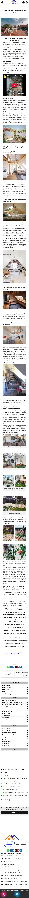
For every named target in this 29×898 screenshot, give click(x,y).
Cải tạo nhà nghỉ (5, 717)
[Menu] (2, 2)
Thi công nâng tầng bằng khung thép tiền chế (12, 704)
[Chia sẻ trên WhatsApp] (8, 667)
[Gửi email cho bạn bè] (16, 667)
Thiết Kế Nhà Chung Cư (7, 687)
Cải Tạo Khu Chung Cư (7, 711)
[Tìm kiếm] (23, 2)
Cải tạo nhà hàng (5, 719)
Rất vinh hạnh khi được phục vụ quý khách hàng (14, 646)
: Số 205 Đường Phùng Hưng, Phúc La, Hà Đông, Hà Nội (14, 792)
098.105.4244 (5, 775)
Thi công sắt (4, 739)
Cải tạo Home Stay (6, 722)
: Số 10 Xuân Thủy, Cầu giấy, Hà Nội (10, 781)
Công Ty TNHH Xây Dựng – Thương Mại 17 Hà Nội (13, 769)
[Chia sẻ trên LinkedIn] (20, 667)
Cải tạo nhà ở (5, 707)
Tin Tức (14, 8)
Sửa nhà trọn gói (5, 745)
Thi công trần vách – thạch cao (9, 735)
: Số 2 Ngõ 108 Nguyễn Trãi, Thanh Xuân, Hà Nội (13, 786)
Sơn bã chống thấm (6, 743)
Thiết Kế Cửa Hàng (6, 685)
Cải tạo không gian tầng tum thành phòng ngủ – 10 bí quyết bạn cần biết (21, 674)
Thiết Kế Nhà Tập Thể (7, 691)
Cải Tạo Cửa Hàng (6, 713)
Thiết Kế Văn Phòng (6, 694)
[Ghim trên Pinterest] (18, 667)
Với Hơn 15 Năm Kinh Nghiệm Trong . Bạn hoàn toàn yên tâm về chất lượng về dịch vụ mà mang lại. (14, 603)
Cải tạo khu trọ (5, 709)
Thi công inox (5, 737)
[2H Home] (14, 2)
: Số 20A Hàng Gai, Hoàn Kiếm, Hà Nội (10, 784)
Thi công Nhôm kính (6, 741)
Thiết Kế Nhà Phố (6, 689)
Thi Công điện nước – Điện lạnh (9, 732)
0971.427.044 (5, 772)
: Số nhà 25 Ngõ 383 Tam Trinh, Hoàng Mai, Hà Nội (14, 778)
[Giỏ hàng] (27, 2)
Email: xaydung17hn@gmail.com (7, 800)
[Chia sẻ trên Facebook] (11, 667)
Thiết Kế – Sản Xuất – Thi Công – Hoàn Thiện (12, 702)
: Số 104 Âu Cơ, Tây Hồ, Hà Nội (9, 789)
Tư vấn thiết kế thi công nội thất (9, 700)
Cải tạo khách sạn (6, 715)
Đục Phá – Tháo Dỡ (6, 728)
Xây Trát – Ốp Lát (6, 730)
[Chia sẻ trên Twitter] (13, 667)
